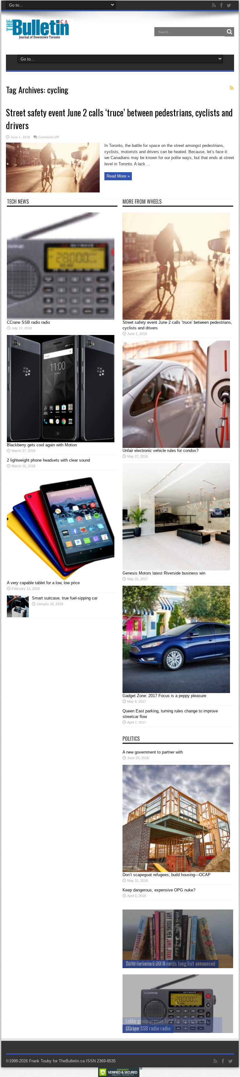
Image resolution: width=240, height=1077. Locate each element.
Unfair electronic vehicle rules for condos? (160, 450)
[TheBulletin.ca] (39, 34)
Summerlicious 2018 (145, 963)
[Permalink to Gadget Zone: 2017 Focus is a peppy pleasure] (176, 691)
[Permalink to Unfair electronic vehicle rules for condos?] (176, 446)
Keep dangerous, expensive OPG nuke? (158, 890)
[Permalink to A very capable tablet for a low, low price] (60, 578)
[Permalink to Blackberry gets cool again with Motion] (60, 441)
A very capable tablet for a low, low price (43, 582)
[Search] (229, 31)
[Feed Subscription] (231, 87)
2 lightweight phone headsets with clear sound (48, 460)
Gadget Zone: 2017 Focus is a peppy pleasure (164, 695)
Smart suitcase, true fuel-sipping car (65, 598)
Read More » (118, 176)
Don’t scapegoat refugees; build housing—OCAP (166, 874)
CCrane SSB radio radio (28, 322)
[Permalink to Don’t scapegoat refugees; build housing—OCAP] (176, 870)
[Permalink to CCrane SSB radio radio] (60, 318)
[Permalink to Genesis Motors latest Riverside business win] (176, 569)
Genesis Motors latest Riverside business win (163, 573)
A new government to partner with (152, 752)
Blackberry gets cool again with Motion (42, 445)
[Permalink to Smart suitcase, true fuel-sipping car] (18, 616)
